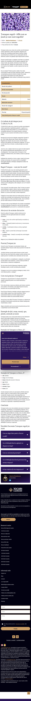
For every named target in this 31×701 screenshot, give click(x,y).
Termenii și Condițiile (20, 624)
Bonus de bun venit (5, 536)
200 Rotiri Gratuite (5, 556)
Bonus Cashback (5, 544)
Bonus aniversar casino (6, 539)
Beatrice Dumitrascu (11, 40)
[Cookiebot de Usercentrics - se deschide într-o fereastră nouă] (23, 333)
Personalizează (15, 366)
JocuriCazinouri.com (5, 647)
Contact (3, 578)
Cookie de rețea (4, 598)
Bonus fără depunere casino (7, 528)
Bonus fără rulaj (4, 542)
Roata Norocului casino (6, 547)
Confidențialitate (21, 640)
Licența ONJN (4, 587)
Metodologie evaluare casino (7, 584)
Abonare (8, 519)
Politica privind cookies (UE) (7, 595)
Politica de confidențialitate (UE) (8, 592)
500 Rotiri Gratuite (5, 564)
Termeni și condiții (5, 590)
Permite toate (15, 361)
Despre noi (3, 573)
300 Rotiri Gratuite (5, 558)
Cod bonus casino (5, 530)
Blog (2, 576)
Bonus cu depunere (5, 533)
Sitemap (3, 601)
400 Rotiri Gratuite (5, 561)
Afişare (25, 357)
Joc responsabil (4, 581)
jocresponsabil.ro (9, 678)
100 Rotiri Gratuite (5, 553)
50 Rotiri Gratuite (5, 550)
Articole (20, 40)
